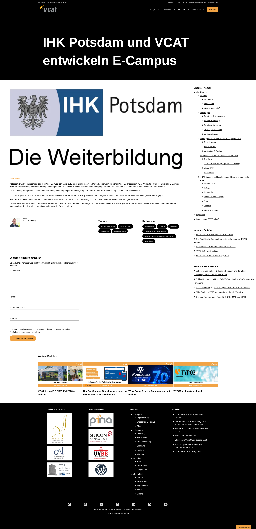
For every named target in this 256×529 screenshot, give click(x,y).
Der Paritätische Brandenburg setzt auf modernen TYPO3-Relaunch (105, 393)
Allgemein (200, 215)
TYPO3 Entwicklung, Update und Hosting (222, 163)
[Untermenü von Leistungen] (174, 9)
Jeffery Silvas (202, 271)
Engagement (209, 183)
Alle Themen (201, 92)
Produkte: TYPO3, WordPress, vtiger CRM (219, 155)
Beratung (141, 433)
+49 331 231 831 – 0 (174, 2)
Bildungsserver (149, 226)
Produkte (137, 458)
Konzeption (142, 437)
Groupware (173, 226)
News (139, 489)
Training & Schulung (213, 129)
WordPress (209, 172)
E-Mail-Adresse (17, 308)
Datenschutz (118, 509)
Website (13, 318)
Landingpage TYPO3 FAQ (207, 219)
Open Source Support (214, 197)
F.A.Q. (207, 188)
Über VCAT (138, 474)
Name (13, 297)
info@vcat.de (187, 2)
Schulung (141, 446)
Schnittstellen (210, 146)
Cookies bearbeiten (244, 527)
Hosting (140, 450)
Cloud (139, 426)
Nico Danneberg (45, 199)
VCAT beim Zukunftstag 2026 (188, 451)
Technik (207, 206)
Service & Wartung (212, 125)
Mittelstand (209, 104)
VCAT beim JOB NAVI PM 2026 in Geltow (214, 234)
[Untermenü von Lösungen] (158, 9)
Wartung (140, 454)
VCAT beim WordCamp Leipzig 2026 (212, 255)
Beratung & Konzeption (107, 226)
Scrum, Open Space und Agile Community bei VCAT (188, 445)
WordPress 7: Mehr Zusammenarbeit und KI (216, 246)
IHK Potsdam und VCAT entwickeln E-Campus (116, 51)
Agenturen (208, 99)
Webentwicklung (211, 134)
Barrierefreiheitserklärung (133, 509)
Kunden (203, 96)
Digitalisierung (104, 231)
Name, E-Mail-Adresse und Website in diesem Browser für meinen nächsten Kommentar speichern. (41, 330)
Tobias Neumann (203, 279)
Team (206, 201)
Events (140, 494)
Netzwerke (209, 192)
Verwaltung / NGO (120, 231)
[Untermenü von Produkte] (188, 9)
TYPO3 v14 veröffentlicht (207, 251)
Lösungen (137, 414)
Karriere (212, 9)
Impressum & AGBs (106, 509)
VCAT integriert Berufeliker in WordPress (232, 287)
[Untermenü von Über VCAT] (203, 9)
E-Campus (162, 226)
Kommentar (15, 270)
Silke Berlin (201, 292)
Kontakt (95, 509)
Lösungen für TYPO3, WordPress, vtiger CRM (220, 138)
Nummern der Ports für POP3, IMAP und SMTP (225, 297)
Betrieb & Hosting (125, 226)
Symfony (208, 159)
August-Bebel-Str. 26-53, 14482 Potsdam (205, 2)
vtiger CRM (209, 168)
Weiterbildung (148, 241)
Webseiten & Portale (213, 151)
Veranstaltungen (211, 210)
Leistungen (205, 113)
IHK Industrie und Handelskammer (155, 231)
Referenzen (142, 481)
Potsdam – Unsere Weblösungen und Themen (159, 236)
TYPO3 (140, 461)
